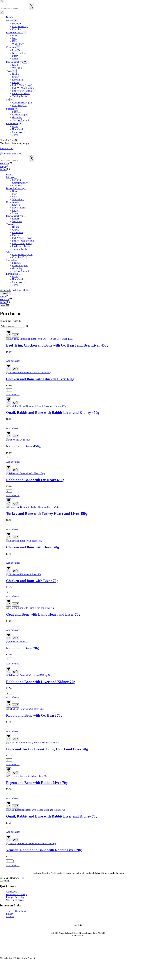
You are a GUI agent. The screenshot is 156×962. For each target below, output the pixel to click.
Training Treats (19, 249)
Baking (15, 227)
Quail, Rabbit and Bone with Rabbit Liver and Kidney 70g (51, 816)
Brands (9, 174)
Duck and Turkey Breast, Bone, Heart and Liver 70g (47, 749)
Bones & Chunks (14, 188)
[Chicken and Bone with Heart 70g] (24, 540)
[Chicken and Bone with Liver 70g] (23, 574)
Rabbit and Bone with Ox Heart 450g (35, 480)
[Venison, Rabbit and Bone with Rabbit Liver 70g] (31, 843)
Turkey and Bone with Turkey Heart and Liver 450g (47, 514)
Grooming (17, 268)
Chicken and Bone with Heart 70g (32, 547)
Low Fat (16, 205)
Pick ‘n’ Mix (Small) (22, 243)
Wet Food (17, 221)
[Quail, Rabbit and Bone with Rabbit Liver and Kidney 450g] (36, 406)
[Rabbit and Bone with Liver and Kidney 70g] (29, 675)
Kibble (15, 218)
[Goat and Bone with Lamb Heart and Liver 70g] (30, 608)
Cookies (10, 916)
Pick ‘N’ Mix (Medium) (23, 240)
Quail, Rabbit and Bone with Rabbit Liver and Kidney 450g (52, 412)
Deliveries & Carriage (16, 894)
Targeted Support (20, 271)
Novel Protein (19, 207)
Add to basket (13, 361)
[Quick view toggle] (15, 335)
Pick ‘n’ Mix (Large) (22, 238)
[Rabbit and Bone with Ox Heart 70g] (25, 709)
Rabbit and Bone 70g (22, 648)
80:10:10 (16, 180)
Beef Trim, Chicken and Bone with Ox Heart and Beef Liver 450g (57, 345)
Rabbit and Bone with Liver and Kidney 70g (40, 682)
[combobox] (14, 160)
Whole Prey (18, 199)
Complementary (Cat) (22, 254)
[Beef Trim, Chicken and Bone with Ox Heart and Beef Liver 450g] (39, 339)
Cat (7, 251)
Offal (14, 196)
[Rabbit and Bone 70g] (17, 641)
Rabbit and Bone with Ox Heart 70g (34, 715)
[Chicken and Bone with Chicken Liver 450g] (28, 372)
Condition (11, 202)
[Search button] (31, 158)
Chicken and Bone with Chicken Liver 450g (40, 379)
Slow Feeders (18, 282)
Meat (14, 194)
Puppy (15, 210)
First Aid (16, 262)
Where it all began (15, 900)
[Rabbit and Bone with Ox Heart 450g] (25, 473)
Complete (16, 185)
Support (10, 260)
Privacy (9, 913)
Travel (15, 284)
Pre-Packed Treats (21, 246)
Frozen (15, 235)
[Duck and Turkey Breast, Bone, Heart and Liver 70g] (32, 742)
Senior (15, 213)
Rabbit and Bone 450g (23, 446)
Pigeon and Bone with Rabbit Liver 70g (37, 783)
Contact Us (11, 891)
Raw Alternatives (14, 216)
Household (17, 279)
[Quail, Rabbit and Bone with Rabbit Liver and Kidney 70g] (35, 809)
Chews (15, 229)
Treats (9, 224)
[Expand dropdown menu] (15, 178)
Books (15, 276)
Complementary (20, 183)
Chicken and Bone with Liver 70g (32, 581)
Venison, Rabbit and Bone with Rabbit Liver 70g (44, 850)
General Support (20, 265)
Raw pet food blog (15, 897)
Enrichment (17, 232)
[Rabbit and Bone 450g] (18, 439)
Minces (9, 177)
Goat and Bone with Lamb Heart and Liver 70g (43, 614)
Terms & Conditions (16, 911)
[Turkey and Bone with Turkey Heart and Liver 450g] (32, 507)
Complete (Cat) (19, 257)
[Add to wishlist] (8, 334)
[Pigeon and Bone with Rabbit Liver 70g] (26, 776)
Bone (14, 191)
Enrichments (12, 273)
